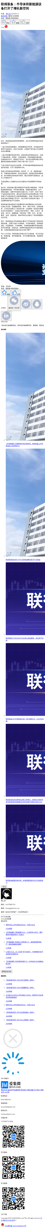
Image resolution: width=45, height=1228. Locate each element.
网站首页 (4, 1090)
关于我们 (37, 1090)
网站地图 (30, 1090)
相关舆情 (4, 16)
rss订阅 (6, 1092)
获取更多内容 (6, 971)
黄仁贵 (8, 14)
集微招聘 (17, 1090)
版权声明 (11, 1090)
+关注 (4, 887)
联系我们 (24, 1090)
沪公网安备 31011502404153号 (15, 1226)
